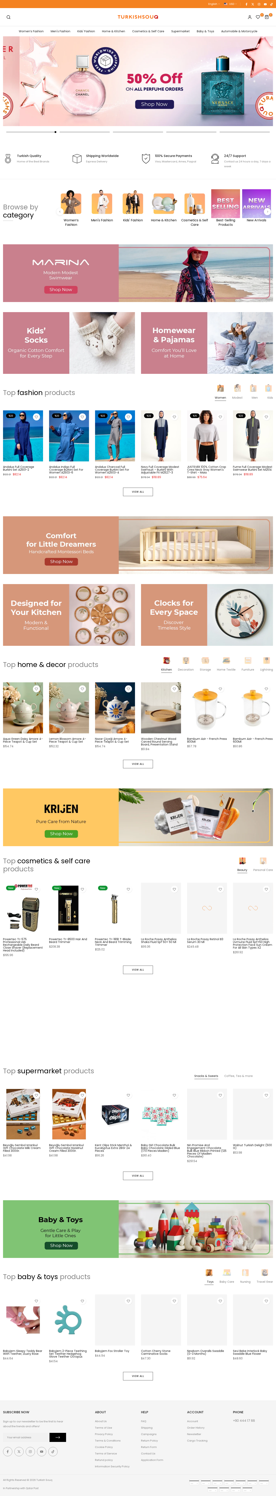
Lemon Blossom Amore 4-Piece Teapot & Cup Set (67, 740)
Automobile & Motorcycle (239, 31)
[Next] (267, 211)
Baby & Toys (205, 31)
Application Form (152, 1460)
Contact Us (148, 1453)
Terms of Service (106, 1453)
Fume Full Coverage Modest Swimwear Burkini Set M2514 (252, 468)
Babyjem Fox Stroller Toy (112, 1351)
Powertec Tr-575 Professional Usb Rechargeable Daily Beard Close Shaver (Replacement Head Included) (23, 944)
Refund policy (104, 1460)
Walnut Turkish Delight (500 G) (252, 1146)
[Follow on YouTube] (265, 4)
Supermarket (180, 31)
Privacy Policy (104, 1434)
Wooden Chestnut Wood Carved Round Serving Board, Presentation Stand (159, 741)
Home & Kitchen (113, 31)
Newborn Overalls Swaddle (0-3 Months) (205, 1352)
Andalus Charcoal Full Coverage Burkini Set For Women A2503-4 (112, 469)
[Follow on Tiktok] (271, 4)
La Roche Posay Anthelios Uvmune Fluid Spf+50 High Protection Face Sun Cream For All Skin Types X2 (252, 943)
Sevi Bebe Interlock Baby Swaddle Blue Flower (250, 1352)
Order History (195, 1428)
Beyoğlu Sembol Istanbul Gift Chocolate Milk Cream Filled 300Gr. (22, 1148)
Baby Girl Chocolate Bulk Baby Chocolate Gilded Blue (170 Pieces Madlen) (160, 1148)
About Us (101, 1421)
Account (192, 1421)
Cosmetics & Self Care (148, 31)
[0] (258, 17)
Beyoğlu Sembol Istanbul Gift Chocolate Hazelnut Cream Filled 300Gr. (66, 1148)
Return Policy (149, 1441)
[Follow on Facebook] (246, 4)
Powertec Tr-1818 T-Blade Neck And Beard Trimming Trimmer (113, 942)
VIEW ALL (138, 491)
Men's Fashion (60, 31)
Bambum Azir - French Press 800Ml (207, 740)
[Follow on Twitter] (252, 4)
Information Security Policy (112, 1466)
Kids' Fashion (86, 31)
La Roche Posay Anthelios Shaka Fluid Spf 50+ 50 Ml (159, 940)
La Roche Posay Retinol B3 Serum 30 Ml (205, 940)
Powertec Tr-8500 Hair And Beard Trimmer (68, 940)
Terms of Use (103, 1428)
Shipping (147, 1428)
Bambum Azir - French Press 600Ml (253, 740)
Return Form (149, 1447)
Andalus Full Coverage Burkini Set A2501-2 (18, 468)
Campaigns (149, 1434)
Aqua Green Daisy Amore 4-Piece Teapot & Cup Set (23, 740)
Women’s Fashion (31, 31)
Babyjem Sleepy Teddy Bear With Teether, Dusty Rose (22, 1352)
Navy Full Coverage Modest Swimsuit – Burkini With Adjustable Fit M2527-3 (160, 469)
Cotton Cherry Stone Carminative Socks (156, 1352)
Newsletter (194, 1434)
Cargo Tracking (197, 1441)
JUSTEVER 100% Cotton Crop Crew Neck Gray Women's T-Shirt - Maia (206, 469)
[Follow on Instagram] (258, 4)
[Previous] (60, 211)
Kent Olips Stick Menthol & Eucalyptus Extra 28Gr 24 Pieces (113, 1148)
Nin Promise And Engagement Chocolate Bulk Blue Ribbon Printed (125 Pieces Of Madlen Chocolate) (206, 1150)
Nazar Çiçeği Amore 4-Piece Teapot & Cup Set (112, 740)
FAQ (143, 1421)
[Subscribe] (58, 1437)
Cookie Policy (104, 1447)
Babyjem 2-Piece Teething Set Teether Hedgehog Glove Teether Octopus (68, 1354)
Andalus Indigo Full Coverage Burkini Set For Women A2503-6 (66, 469)
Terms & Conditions (108, 1441)
